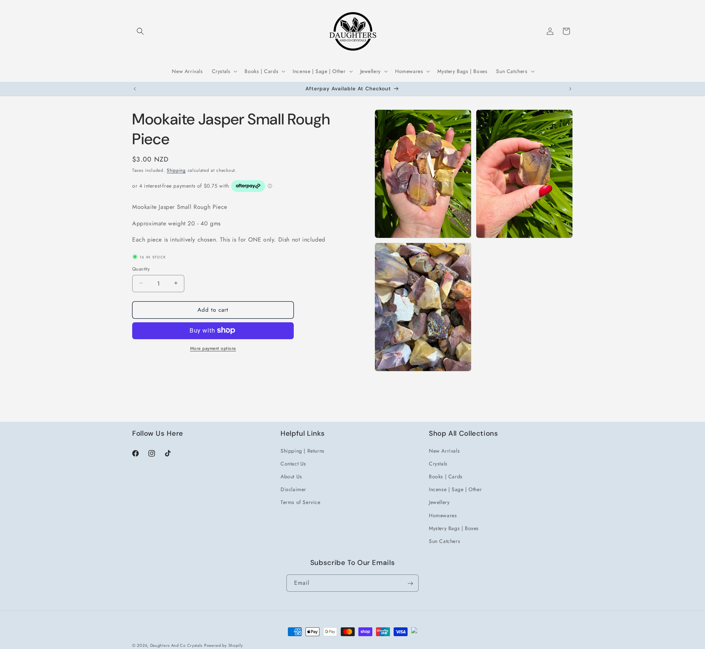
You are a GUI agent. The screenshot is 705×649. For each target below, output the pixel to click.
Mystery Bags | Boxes (454, 528)
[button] (140, 31)
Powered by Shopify (223, 645)
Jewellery (439, 502)
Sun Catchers (444, 540)
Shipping (176, 170)
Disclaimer (293, 489)
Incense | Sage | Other (455, 489)
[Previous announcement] (135, 89)
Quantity (141, 268)
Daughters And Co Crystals (176, 645)
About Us (291, 476)
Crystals (438, 463)
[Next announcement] (570, 89)
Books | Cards (446, 476)
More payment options (213, 348)
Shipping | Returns (303, 450)
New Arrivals (444, 450)
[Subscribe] (410, 583)
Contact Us (293, 463)
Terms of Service (301, 502)
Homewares (443, 515)
